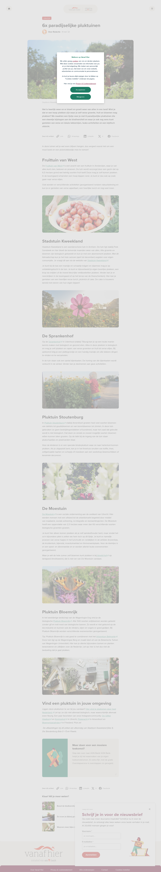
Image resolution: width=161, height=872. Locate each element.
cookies (75, 61)
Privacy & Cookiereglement (86, 84)
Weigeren (81, 97)
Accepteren (80, 90)
